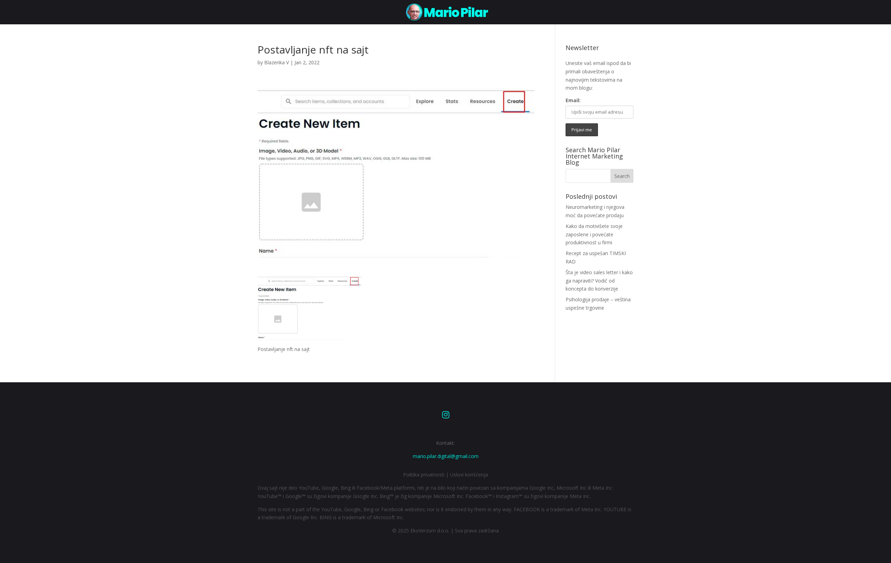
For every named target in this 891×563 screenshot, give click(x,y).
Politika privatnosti (423, 474)
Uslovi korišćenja (469, 474)
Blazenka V (276, 62)
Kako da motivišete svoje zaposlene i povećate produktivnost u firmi (594, 234)
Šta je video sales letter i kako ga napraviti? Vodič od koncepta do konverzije (599, 280)
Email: (573, 100)
